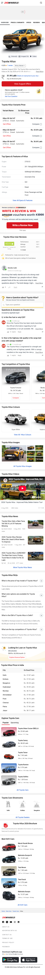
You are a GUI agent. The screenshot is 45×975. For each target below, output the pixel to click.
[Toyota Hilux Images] (22, 40)
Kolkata (5, 679)
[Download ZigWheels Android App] (10, 960)
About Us (5, 927)
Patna (5, 707)
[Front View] (39, 453)
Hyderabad (6, 687)
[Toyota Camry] (9, 744)
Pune (4, 699)
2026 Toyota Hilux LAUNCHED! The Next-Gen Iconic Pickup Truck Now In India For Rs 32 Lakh (13, 556)
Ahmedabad (7, 695)
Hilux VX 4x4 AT (9, 141)
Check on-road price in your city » (28, 76)
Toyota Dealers (23, 817)
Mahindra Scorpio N (25, 855)
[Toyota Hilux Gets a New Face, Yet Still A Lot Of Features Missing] (35, 524)
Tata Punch (22, 879)
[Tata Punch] (9, 883)
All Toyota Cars (22, 790)
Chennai (6, 703)
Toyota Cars (16, 911)
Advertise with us (9, 930)
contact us (6, 934)
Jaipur (5, 710)
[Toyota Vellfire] (9, 780)
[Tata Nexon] (9, 871)
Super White (16, 429)
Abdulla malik (12, 268)
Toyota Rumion (23, 765)
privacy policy (8, 942)
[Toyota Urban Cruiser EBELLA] (9, 732)
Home (3, 911)
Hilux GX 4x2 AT (9, 118)
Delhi (4, 675)
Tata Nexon (22, 867)
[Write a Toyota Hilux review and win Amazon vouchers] (22, 218)
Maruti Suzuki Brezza (25, 843)
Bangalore (6, 683)
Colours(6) (14, 56)
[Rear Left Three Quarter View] (31, 453)
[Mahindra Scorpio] (9, 895)
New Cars (8, 911)
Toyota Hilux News (24, 567)
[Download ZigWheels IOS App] (29, 960)
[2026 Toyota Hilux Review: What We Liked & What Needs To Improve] (35, 540)
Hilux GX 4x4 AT (9, 130)
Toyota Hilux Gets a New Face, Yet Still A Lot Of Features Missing (13, 523)
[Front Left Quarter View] (31, 447)
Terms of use (7, 938)
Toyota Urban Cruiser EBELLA (28, 728)
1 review (10, 65)
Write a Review (19, 65)
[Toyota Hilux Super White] (16, 419)
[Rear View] (31, 459)
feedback (6, 946)
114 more (39, 459)
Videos (34, 56)
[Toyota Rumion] (9, 768)
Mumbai (6, 691)
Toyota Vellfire (23, 777)
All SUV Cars (22, 905)
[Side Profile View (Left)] (39, 447)
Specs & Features (25, 200)
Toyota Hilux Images (24, 466)
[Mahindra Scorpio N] (9, 859)
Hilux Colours (25, 435)
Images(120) (25, 56)
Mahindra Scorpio (24, 892)
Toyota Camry (23, 740)
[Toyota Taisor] (9, 756)
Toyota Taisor (23, 752)
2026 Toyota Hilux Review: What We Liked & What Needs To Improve (13, 539)
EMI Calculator (12, 650)
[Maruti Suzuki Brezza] (9, 847)
